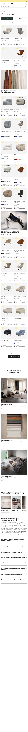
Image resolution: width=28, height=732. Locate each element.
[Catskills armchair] (20, 31)
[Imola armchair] (7, 266)
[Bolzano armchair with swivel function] (20, 147)
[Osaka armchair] (20, 311)
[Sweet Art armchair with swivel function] (7, 124)
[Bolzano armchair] (7, 194)
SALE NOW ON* (14, 1)
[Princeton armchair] (7, 243)
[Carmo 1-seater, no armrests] (7, 102)
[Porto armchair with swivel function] (20, 124)
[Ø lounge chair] (7, 147)
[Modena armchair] (20, 102)
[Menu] (2, 3)
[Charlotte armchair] (7, 170)
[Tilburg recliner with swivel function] (20, 194)
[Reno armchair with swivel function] (20, 266)
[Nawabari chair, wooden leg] (20, 289)
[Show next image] (9, 35)
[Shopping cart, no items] (25, 3)
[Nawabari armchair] (7, 31)
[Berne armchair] (7, 311)
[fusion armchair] (7, 333)
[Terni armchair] (7, 289)
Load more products (14, 356)
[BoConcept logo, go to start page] (14, 3)
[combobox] (14, 6)
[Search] (26, 6)
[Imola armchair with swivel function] (20, 53)
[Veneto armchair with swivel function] (20, 170)
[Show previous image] (6, 35)
